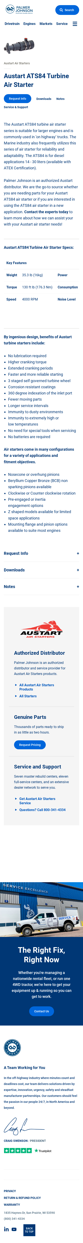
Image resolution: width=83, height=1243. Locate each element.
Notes (60, 99)
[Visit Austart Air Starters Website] (41, 629)
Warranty (12, 1204)
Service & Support (16, 107)
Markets (46, 24)
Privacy (10, 1191)
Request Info (17, 98)
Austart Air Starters (17, 63)
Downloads (43, 99)
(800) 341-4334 (14, 1218)
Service (62, 24)
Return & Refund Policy (22, 1198)
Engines (29, 24)
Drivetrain (12, 24)
